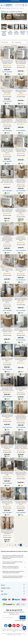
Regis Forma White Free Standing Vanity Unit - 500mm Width (7, 92)
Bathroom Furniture (6, 8)
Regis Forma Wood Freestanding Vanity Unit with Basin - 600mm (20, 181)
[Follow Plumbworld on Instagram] (22, 625)
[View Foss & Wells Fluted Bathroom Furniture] (4, 26)
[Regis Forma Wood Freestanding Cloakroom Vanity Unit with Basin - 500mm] (20, 201)
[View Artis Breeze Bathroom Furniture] (22, 26)
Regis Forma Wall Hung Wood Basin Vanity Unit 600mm (21, 92)
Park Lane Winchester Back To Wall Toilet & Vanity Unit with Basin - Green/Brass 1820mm (7, 151)
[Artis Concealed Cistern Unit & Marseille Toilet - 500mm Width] (7, 464)
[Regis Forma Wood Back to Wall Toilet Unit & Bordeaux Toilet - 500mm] (20, 290)
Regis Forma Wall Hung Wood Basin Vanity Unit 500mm (7, 503)
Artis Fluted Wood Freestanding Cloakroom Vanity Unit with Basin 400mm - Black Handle (21, 417)
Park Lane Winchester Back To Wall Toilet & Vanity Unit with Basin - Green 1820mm (21, 447)
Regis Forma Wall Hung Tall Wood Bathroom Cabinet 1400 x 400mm (7, 532)
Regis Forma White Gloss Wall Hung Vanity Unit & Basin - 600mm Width (21, 62)
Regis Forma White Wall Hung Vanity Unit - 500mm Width (7, 270)
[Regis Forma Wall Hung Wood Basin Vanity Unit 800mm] (20, 261)
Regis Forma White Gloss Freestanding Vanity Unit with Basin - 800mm (21, 150)
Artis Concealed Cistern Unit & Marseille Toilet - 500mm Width (7, 474)
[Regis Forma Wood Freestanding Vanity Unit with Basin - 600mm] (20, 171)
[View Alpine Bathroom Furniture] (16, 26)
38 (15, 545)
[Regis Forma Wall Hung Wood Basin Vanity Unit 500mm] (7, 493)
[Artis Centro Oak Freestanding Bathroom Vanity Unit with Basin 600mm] (20, 229)
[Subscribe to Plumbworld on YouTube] (18, 625)
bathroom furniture (19, 21)
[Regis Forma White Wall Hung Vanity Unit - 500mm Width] (7, 261)
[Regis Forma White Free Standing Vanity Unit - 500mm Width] (7, 82)
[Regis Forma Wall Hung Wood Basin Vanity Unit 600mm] (20, 82)
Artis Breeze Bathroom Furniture (22, 33)
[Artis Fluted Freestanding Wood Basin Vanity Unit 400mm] (7, 407)
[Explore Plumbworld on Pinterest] (14, 625)
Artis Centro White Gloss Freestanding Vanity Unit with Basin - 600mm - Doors (7, 121)
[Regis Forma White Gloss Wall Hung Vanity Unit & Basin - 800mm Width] (7, 201)
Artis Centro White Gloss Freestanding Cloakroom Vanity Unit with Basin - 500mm (7, 300)
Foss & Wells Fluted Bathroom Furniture (3, 33)
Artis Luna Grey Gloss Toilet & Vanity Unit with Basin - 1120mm (21, 360)
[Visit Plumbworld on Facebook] (6, 625)
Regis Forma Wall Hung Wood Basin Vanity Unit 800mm (21, 270)
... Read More (24, 20)
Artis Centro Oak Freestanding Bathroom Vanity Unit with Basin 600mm (20, 238)
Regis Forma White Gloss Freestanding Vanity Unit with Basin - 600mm (7, 62)
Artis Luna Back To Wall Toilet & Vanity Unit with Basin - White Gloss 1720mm (7, 181)
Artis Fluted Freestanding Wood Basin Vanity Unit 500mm (21, 503)
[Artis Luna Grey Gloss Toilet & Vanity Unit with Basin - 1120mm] (20, 350)
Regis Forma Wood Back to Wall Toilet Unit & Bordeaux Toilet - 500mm (21, 300)
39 (18, 545)
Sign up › (22, 617)
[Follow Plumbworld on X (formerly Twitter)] (10, 625)
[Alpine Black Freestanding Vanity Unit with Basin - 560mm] (20, 380)
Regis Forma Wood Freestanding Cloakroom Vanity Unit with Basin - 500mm (21, 211)
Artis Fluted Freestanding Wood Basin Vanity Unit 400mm (7, 416)
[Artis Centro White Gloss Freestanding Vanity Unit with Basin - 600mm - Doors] (7, 111)
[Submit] (13, 4)
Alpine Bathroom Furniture (16, 33)
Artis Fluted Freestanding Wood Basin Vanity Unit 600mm (7, 360)
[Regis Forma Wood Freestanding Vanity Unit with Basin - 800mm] (7, 321)
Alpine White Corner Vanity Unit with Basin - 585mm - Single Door (7, 447)
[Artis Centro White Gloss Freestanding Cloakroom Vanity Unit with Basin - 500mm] (7, 290)
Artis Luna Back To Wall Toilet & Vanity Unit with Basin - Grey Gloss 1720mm (7, 389)
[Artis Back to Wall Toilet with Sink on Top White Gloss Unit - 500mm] (20, 321)
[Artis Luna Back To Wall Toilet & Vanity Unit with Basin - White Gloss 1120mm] (20, 111)
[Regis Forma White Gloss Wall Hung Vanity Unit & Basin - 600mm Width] (20, 53)
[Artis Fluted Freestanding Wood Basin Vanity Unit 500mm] (20, 493)
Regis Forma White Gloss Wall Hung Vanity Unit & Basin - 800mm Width (7, 210)
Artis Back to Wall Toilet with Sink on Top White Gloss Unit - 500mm (20, 330)
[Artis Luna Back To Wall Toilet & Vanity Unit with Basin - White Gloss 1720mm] (7, 171)
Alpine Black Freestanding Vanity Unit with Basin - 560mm (21, 389)
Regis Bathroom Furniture (10, 33)
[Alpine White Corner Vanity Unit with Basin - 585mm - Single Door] (7, 438)
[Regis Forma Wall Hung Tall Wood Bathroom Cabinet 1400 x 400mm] (7, 523)
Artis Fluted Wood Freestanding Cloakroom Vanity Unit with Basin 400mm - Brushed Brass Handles (7, 239)
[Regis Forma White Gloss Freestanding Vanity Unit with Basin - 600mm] (7, 53)
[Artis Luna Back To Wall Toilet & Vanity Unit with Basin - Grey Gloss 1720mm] (7, 380)
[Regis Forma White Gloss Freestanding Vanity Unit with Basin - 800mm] (20, 141)
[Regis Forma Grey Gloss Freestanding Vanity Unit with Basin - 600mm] (20, 464)
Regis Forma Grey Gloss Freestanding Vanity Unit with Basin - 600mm (20, 474)
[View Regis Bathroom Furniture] (10, 26)
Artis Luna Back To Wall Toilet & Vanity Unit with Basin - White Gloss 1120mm (20, 121)
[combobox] (18, 5)
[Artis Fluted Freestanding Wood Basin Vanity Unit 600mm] (7, 350)
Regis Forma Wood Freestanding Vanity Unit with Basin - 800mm (7, 330)
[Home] (0, 8)
